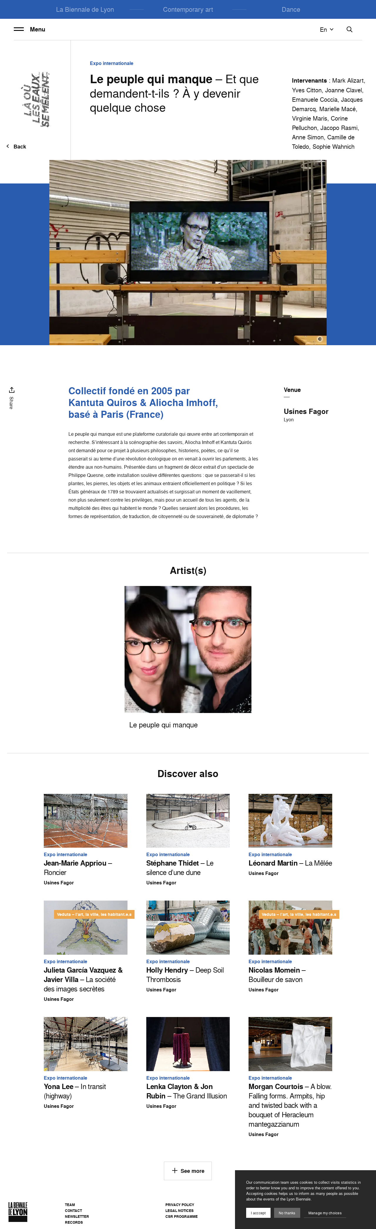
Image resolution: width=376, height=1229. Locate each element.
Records (74, 1222)
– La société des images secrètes (83, 979)
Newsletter (77, 1216)
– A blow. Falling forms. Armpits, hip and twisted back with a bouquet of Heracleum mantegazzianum (290, 1105)
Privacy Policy (179, 1204)
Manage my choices (325, 1212)
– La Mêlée (290, 863)
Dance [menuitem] (291, 9)
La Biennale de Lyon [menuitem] (85, 9)
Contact (73, 1210)
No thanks (287, 1212)
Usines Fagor (306, 411)
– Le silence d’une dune (180, 867)
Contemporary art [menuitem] (188, 9)
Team (70, 1204)
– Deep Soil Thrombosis (185, 974)
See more (192, 1171)
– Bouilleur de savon (277, 974)
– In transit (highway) (75, 1091)
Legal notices (179, 1210)
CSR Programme (181, 1216)
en (323, 29)
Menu (37, 29)
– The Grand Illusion (186, 1091)
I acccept (258, 1212)
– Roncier (78, 867)
